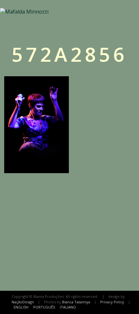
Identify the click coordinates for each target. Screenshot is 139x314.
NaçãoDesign (23, 301)
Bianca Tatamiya (76, 301)
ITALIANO (68, 307)
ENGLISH (21, 307)
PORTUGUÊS (44, 307)
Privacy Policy (112, 301)
